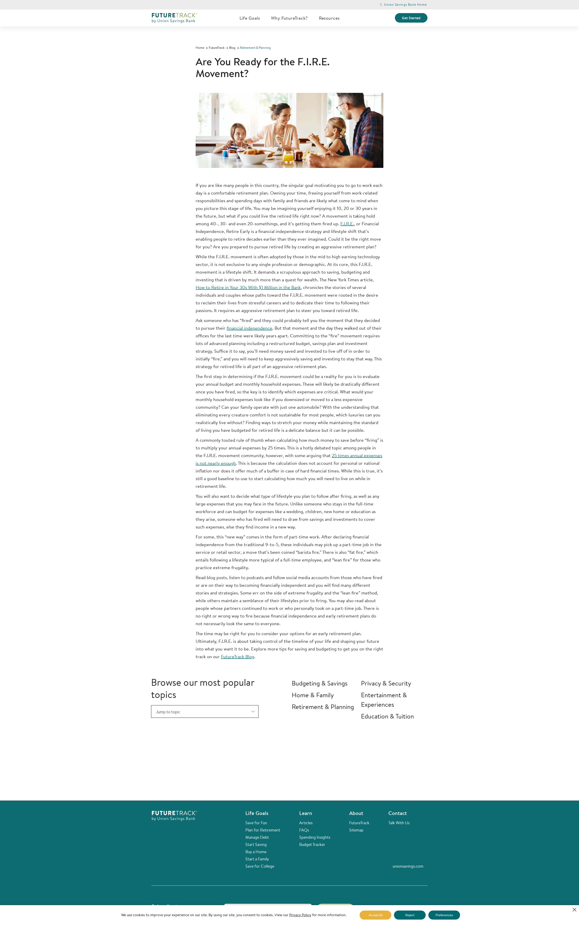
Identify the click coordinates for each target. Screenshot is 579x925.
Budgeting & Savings (319, 683)
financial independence (249, 328)
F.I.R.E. (347, 224)
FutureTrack (359, 822)
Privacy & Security (386, 683)
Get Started (411, 17)
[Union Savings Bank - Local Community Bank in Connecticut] (174, 17)
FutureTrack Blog (237, 656)
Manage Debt (257, 837)
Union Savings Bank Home (405, 4)
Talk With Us (399, 822)
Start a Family (257, 859)
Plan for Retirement (262, 830)
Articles (306, 822)
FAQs (304, 830)
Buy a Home (255, 851)
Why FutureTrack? (289, 18)
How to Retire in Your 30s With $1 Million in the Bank (248, 287)
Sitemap (356, 830)
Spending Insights (314, 837)
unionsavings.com (408, 866)
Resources (329, 18)
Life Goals (250, 18)
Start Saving (256, 844)
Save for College (259, 866)
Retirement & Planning (323, 706)
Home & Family (313, 695)
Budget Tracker (312, 844)
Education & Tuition (387, 716)
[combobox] (204, 711)
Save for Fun (256, 822)
